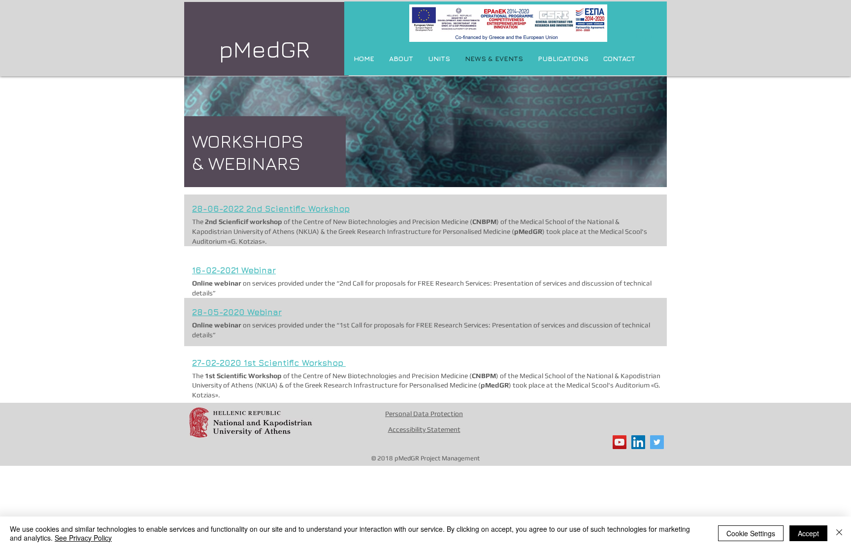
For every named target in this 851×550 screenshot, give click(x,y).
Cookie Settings (750, 533)
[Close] (839, 533)
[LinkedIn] (638, 442)
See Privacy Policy (83, 538)
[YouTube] (619, 442)
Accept (808, 533)
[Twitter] (657, 442)
